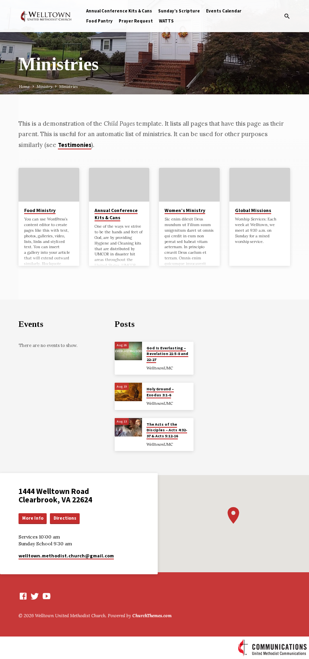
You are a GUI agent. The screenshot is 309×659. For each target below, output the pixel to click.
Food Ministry (40, 210)
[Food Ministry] (49, 185)
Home (24, 86)
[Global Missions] (259, 185)
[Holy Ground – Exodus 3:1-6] (128, 392)
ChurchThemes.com (152, 615)
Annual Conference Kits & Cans (119, 11)
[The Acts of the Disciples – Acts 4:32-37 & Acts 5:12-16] (128, 427)
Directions (65, 518)
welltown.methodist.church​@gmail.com (66, 556)
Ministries (68, 86)
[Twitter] (34, 596)
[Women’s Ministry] (189, 185)
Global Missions (253, 210)
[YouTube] (46, 596)
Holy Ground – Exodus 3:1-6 (160, 391)
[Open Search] (287, 16)
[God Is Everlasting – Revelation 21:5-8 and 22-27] (128, 351)
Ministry (44, 86)
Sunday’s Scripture (179, 11)
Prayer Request (136, 21)
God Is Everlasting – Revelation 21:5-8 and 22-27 (167, 353)
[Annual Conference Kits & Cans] (119, 185)
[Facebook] (23, 596)
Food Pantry (99, 21)
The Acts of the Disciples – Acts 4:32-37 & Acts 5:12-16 (166, 430)
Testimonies (74, 145)
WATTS (166, 21)
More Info (32, 518)
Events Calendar (223, 11)
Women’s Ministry (185, 210)
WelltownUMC (159, 368)
